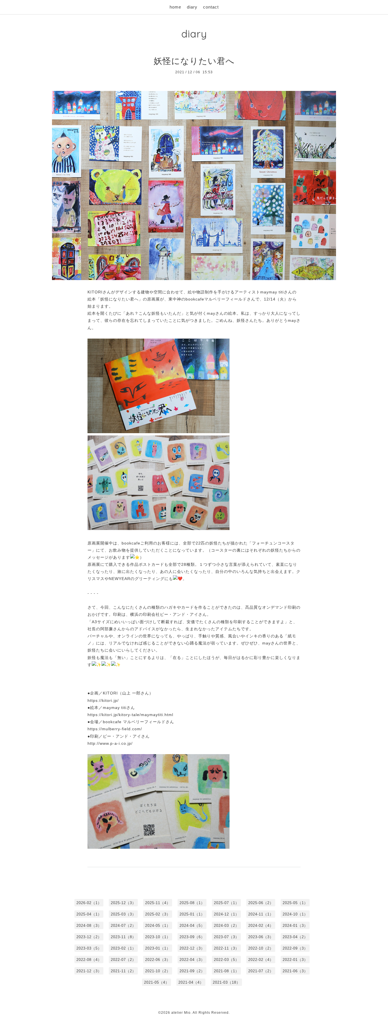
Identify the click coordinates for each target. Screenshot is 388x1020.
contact (211, 7)
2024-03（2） (226, 925)
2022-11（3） (226, 948)
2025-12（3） (123, 903)
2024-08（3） (89, 925)
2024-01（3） (295, 925)
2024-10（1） (295, 914)
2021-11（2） (123, 971)
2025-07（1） (226, 903)
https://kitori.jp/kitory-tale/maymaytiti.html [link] (130, 714)
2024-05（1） (157, 925)
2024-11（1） (261, 914)
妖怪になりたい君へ (194, 61)
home (175, 7)
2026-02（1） (89, 903)
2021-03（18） (226, 982)
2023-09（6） (192, 937)
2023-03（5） (89, 948)
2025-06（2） (261, 903)
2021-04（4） (191, 982)
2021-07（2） (261, 971)
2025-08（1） (192, 903)
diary (192, 7)
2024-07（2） (123, 925)
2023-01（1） (157, 948)
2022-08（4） (89, 960)
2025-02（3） (157, 914)
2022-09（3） (295, 948)
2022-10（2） (261, 948)
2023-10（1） (157, 937)
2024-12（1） (226, 914)
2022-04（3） (192, 960)
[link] (131, 693)
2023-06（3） (261, 937)
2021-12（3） (89, 971)
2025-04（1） (89, 914)
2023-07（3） (226, 937)
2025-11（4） (157, 903)
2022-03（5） (226, 960)
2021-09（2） (192, 971)
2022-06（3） (157, 960)
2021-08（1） (226, 971)
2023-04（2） (295, 937)
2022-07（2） (123, 960)
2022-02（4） (261, 960)
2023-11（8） (123, 937)
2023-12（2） (89, 937)
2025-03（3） (123, 914)
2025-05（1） (295, 903)
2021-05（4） (156, 982)
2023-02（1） (123, 948)
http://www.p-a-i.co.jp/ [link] (110, 743)
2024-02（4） (261, 925)
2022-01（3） (295, 960)
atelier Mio (181, 1013)
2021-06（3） (295, 971)
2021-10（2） (157, 971)
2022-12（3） (192, 948)
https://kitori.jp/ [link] (103, 700)
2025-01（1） (192, 914)
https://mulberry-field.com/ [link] (114, 729)
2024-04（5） (192, 925)
